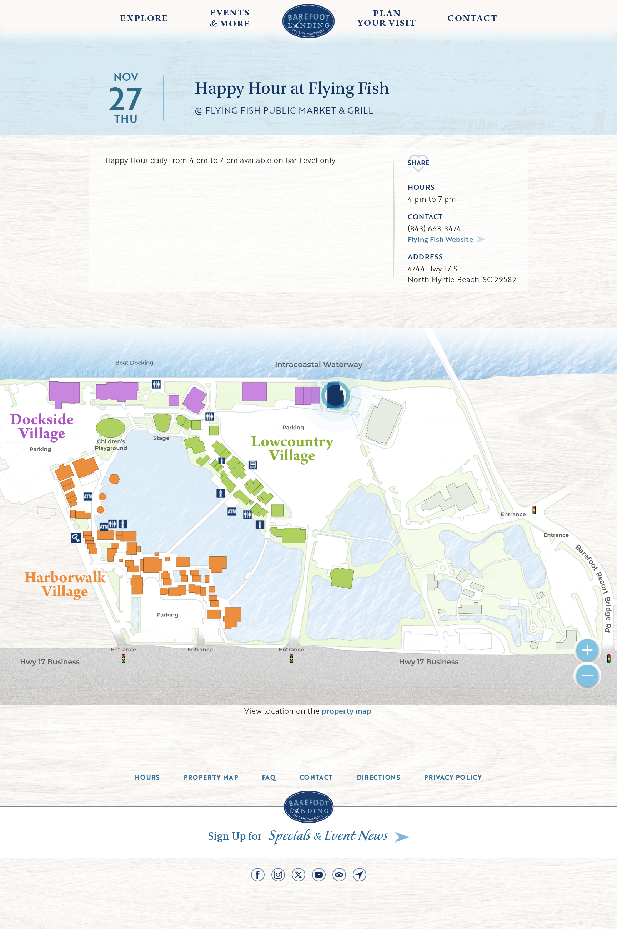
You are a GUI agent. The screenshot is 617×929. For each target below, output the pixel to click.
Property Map (211, 777)
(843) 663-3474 (434, 228)
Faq (269, 777)
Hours (147, 777)
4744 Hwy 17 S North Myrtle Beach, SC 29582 (462, 274)
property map (346, 710)
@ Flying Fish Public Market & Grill (284, 110)
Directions (379, 777)
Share (418, 164)
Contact (316, 777)
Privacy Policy (453, 777)
